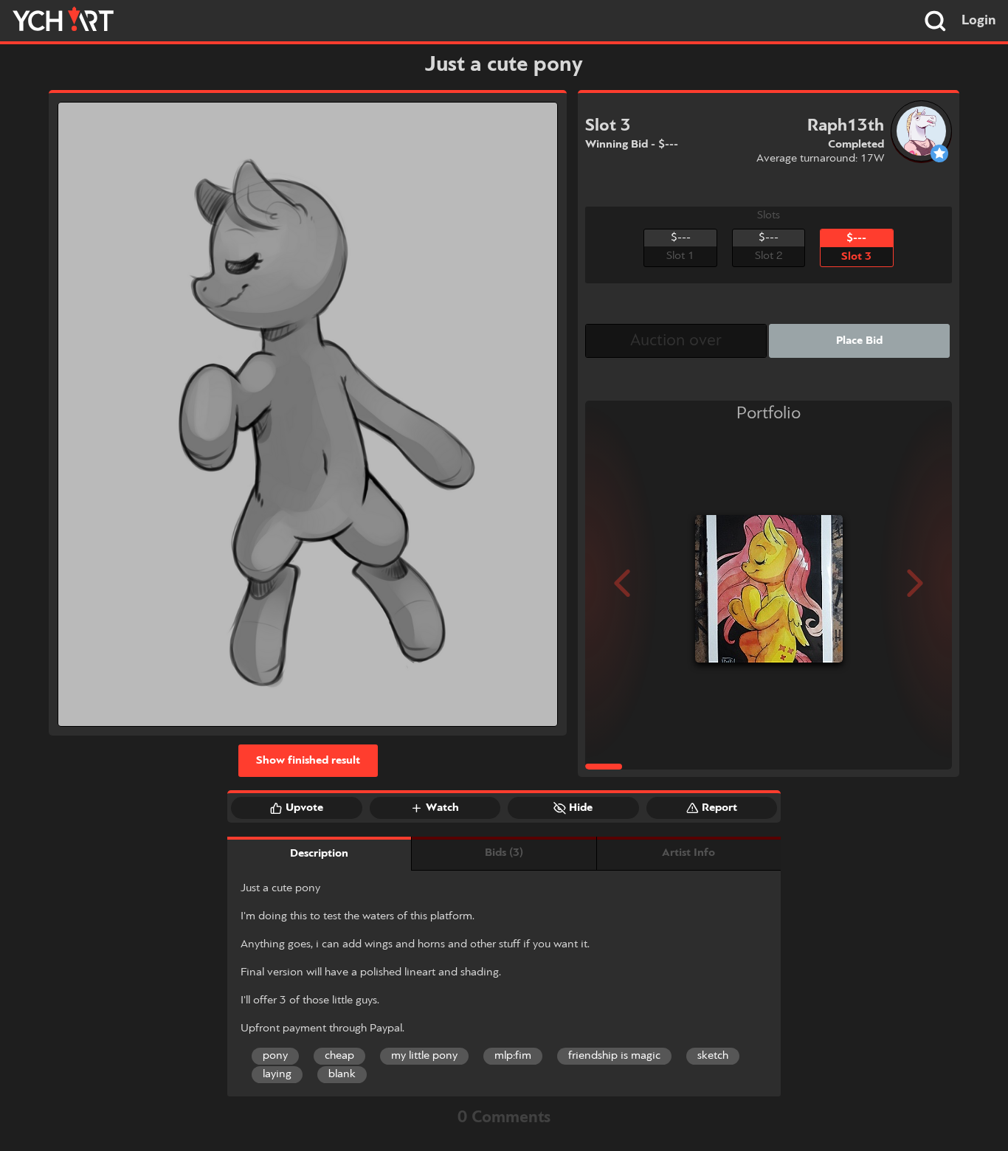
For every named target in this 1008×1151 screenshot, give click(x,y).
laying (277, 1074)
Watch (442, 808)
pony (275, 1056)
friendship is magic (614, 1056)
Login (979, 20)
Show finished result (308, 761)
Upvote (304, 808)
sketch (712, 1056)
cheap (339, 1056)
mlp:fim (512, 1056)
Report (719, 808)
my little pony (424, 1056)
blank (342, 1074)
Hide (581, 808)
